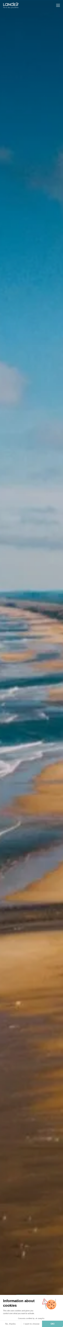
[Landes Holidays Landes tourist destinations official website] (10, 5)
